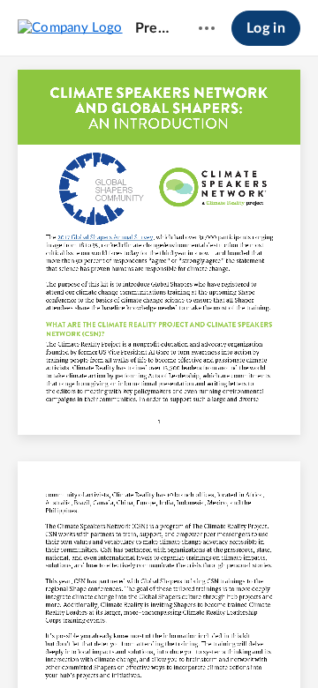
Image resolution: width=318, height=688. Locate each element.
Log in (265, 28)
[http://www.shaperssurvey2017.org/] (105, 238)
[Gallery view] (258, 645)
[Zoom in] (189, 644)
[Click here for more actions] (206, 28)
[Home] (70, 27)
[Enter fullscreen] (290, 645)
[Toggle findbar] (28, 645)
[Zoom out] (129, 644)
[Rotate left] (224, 645)
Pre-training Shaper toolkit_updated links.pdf (152, 28)
